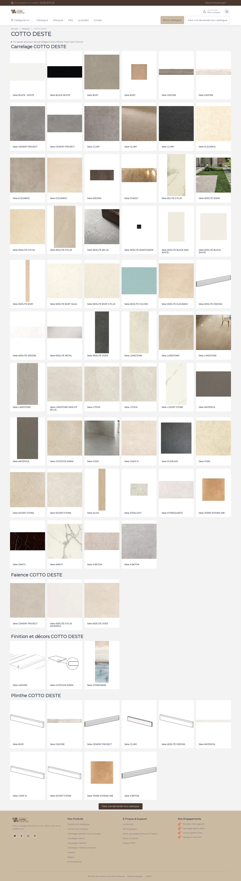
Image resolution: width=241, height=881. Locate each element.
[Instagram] (28, 835)
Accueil (14, 29)
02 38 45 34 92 (47, 3)
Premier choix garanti (193, 824)
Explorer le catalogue (78, 824)
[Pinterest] (34, 835)
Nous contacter (130, 838)
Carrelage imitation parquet (82, 847)
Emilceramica (74, 862)
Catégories (20, 20)
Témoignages (130, 829)
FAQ (70, 20)
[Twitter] (14, 835)
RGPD (148, 876)
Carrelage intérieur (77, 843)
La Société (128, 824)
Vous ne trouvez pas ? (216, 3)
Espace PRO (129, 843)
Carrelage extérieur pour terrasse (84, 834)
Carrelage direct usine (193, 828)
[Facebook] (21, 835)
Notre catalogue (172, 20)
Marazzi (71, 852)
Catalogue (42, 20)
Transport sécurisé (192, 837)
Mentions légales (134, 876)
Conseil (98, 20)
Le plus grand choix (192, 833)
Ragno (71, 857)
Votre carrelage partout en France (140, 834)
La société (83, 20)
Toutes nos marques (78, 829)
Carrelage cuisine (76, 838)
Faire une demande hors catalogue (207, 20)
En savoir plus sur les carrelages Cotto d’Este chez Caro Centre (48, 42)
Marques (58, 20)
